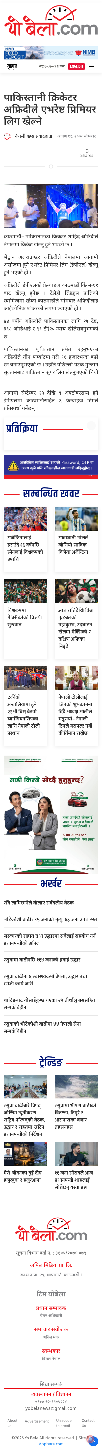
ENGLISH (76, 66)
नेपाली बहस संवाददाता (33, 136)
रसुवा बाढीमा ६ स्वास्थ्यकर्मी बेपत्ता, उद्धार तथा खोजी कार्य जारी (45, 980)
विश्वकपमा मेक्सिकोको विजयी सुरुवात (24, 617)
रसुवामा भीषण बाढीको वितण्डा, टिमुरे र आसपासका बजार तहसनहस (75, 1116)
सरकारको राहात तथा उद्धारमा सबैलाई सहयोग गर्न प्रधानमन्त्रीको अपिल (50, 940)
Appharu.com (51, 1444)
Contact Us (88, 1423)
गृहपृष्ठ (12, 66)
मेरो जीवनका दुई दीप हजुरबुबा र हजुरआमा (23, 1176)
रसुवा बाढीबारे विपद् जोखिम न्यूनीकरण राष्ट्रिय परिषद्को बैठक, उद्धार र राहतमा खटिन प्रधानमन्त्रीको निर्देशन (24, 1120)
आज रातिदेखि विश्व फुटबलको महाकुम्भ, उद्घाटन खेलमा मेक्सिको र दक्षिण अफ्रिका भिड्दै (75, 628)
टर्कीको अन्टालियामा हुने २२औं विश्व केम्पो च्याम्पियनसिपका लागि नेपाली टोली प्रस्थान (23, 715)
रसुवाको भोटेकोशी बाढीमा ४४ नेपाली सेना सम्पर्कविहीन (42, 1028)
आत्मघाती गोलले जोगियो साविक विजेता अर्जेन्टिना (73, 545)
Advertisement (37, 1421)
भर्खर (51, 884)
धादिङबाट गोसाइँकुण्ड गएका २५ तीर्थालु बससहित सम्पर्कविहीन (49, 1004)
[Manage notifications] (90, 1439)
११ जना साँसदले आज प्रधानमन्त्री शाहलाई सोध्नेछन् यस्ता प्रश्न (74, 1180)
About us (12, 1423)
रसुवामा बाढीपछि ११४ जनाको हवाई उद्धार (42, 960)
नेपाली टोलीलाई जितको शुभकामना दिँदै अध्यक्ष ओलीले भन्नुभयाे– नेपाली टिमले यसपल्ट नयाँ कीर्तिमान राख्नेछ (75, 715)
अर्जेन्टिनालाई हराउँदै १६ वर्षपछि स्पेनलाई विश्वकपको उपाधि (25, 549)
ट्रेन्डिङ (51, 1063)
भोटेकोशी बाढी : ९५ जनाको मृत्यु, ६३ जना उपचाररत (50, 919)
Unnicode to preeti (64, 1423)
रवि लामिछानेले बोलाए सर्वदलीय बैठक (39, 903)
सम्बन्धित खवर (51, 494)
